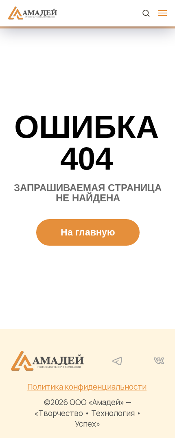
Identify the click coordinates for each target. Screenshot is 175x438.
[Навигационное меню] (162, 13)
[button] (146, 13)
